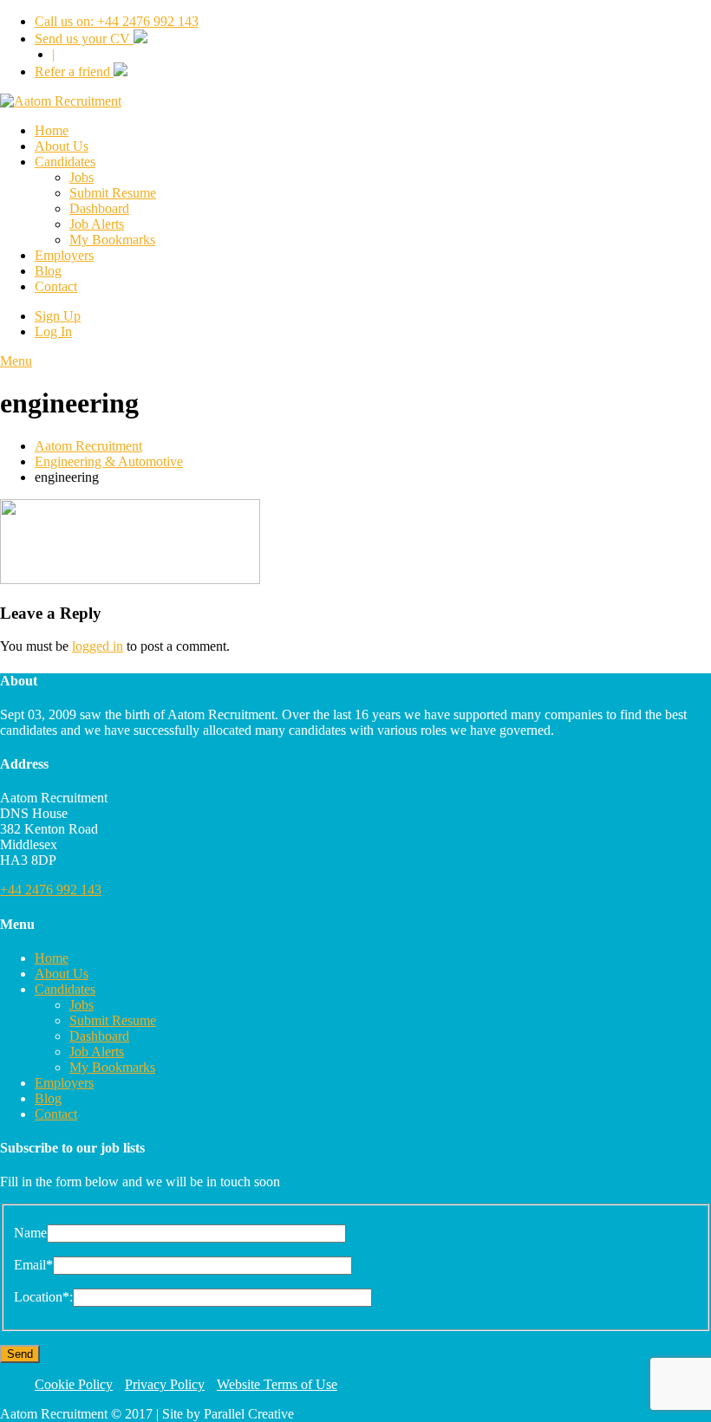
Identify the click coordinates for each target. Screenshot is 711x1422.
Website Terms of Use (277, 1384)
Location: (43, 1296)
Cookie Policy (74, 1384)
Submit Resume (112, 192)
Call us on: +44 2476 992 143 (117, 21)
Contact (56, 286)
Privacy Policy (165, 1384)
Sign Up (58, 315)
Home (51, 130)
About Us (61, 146)
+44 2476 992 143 (50, 889)
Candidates (65, 161)
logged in (97, 646)
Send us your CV (84, 38)
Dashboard (99, 208)
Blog (48, 270)
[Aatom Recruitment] (60, 101)
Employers (64, 255)
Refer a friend (74, 71)
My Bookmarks (112, 239)
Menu (16, 361)
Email (33, 1264)
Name (30, 1232)
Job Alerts (96, 224)
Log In (53, 331)
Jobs (81, 177)
